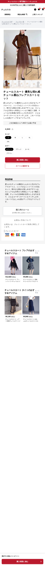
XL (29, 137)
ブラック (18, 149)
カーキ (27, 149)
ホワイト (9, 149)
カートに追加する (22, 166)
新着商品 (7, 14)
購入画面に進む (22, 160)
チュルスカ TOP (7, 22)
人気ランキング (37, 14)
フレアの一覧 (19, 22)
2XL (8, 141)
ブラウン (9, 153)
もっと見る (37, 252)
